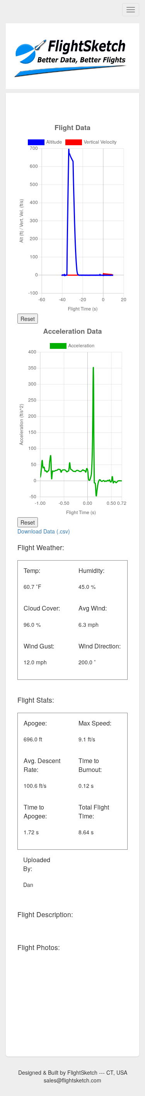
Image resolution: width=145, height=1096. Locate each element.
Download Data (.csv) (43, 531)
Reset (27, 318)
